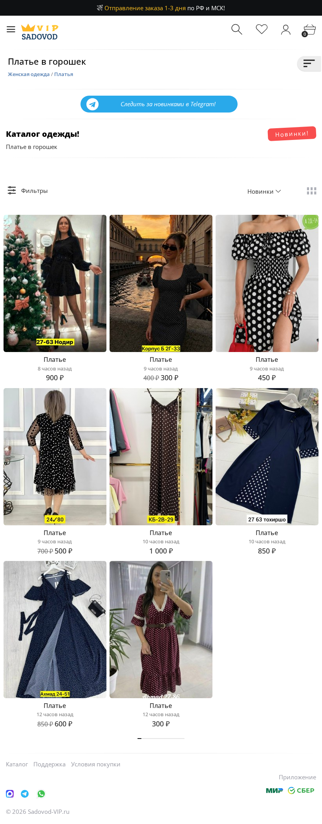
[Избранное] (262, 29)
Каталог (17, 764)
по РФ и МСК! (164, 8)
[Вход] (286, 29)
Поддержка (49, 764)
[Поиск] (238, 29)
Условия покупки (96, 764)
